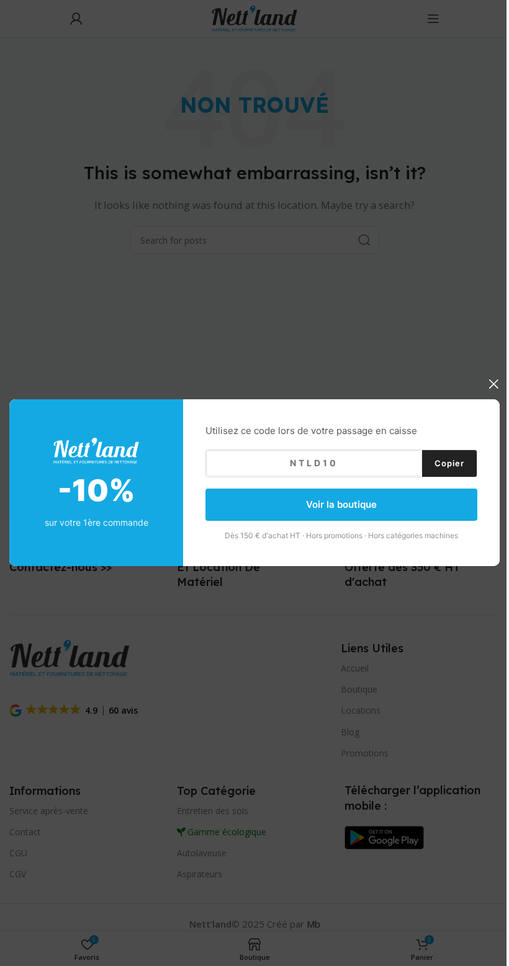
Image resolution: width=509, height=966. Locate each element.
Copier (449, 463)
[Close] (493, 383)
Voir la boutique (341, 504)
